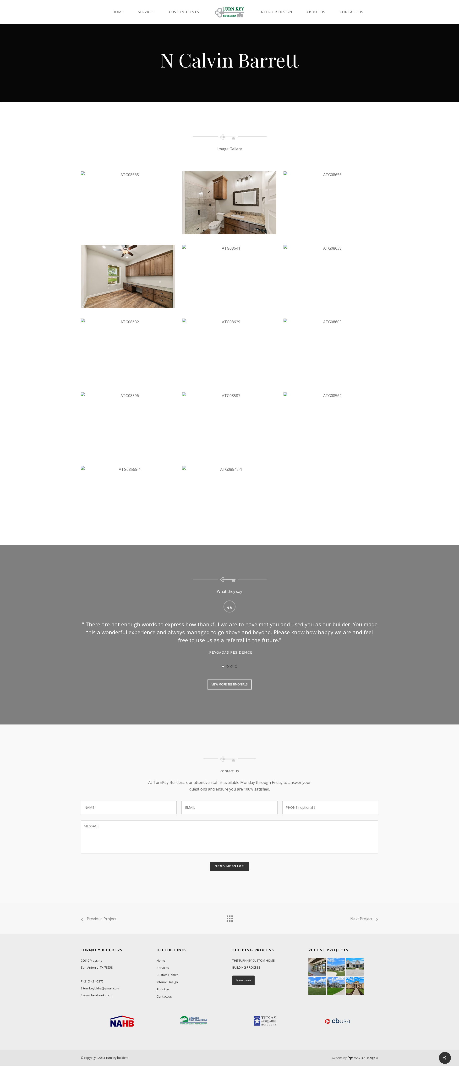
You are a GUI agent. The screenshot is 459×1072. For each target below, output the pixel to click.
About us (163, 989)
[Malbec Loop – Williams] (317, 986)
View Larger (128, 198)
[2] (227, 666)
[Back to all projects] (229, 917)
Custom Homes (168, 975)
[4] (236, 666)
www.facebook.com (97, 995)
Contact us (164, 996)
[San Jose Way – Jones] (355, 967)
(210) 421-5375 (93, 981)
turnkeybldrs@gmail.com (101, 988)
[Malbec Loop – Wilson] (336, 967)
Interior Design (167, 982)
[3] (231, 666)
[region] (229, 632)
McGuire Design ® (366, 1058)
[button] (230, 684)
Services (163, 967)
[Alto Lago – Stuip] (355, 986)
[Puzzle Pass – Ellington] (336, 986)
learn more (243, 980)
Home (161, 960)
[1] (223, 666)
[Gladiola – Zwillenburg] (317, 967)
